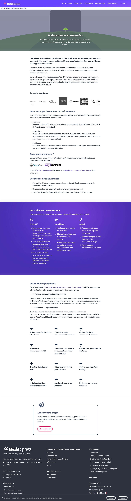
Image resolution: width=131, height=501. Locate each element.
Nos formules (8, 487)
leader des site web (44, 170)
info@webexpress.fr (12, 475)
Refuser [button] (111, 498)
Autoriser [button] (122, 498)
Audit (48, 465)
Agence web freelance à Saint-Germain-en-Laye (22, 459)
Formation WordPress (98, 465)
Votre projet (67, 3)
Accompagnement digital (100, 462)
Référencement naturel (99, 456)
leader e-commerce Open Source (78, 170)
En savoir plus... (57, 498)
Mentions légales (96, 490)
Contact (123, 3)
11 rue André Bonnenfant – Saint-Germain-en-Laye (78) (22, 463)
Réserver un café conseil (13, 493)
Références (112, 3)
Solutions (89, 3)
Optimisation (51, 456)
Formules (78, 3)
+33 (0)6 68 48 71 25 (12, 471)
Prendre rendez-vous (12, 490)
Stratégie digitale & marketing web (103, 469)
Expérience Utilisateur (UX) (100, 459)
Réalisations (100, 3)
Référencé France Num (101, 487)
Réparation (51, 462)
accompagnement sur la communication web (63, 287)
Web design (94, 453)
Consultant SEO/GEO (98, 472)
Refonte (49, 453)
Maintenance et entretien (57, 459)
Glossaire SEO (94, 483)
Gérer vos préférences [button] (45, 498)
